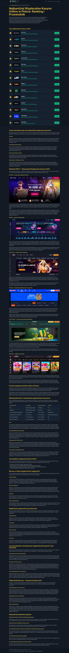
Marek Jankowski (14, 5)
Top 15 (46, 1)
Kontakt (58, 1)
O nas (56, 1)
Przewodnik (50, 1)
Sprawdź (57, 33)
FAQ (53, 1)
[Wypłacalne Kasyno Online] (14, 1)
